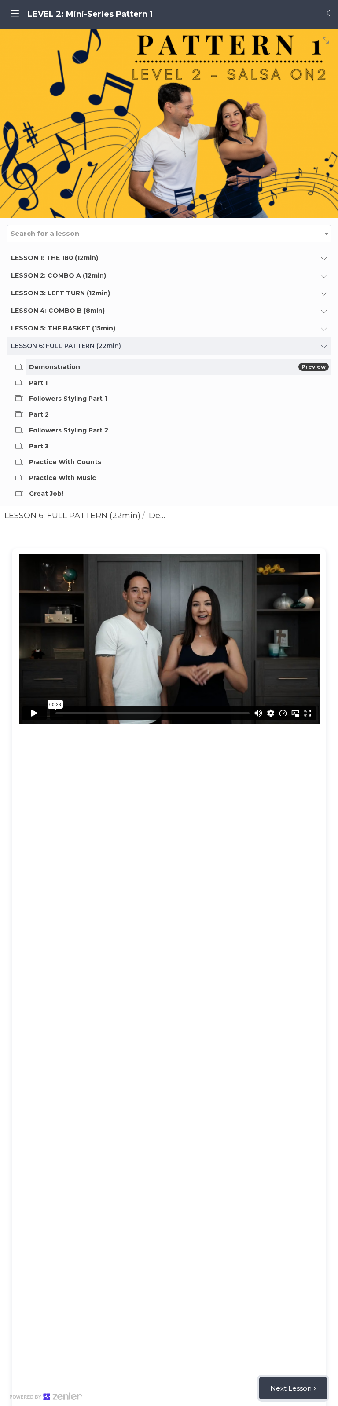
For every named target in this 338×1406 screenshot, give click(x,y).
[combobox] (169, 233)
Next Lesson (291, 1388)
